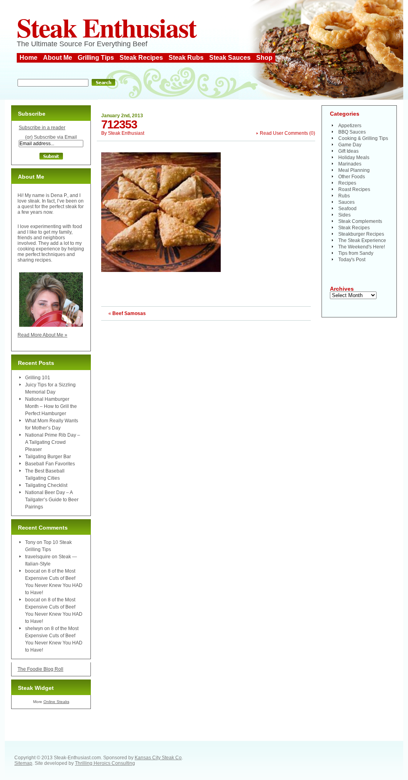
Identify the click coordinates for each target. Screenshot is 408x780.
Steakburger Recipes (361, 234)
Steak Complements (360, 221)
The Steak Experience (362, 240)
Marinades (349, 164)
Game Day (349, 145)
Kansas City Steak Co (158, 757)
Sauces (346, 202)
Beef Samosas (129, 313)
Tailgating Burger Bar (48, 456)
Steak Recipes (141, 57)
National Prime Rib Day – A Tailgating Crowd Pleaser (52, 442)
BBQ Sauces (352, 132)
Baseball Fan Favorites (50, 464)
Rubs (344, 196)
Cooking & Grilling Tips (363, 138)
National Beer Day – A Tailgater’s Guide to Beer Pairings (51, 500)
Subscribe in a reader (42, 127)
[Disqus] (206, 420)
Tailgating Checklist (46, 485)
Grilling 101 (37, 377)
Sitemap (23, 763)
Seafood (347, 208)
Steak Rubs (186, 57)
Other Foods (351, 176)
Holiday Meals (353, 157)
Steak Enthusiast (106, 27)
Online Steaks (56, 701)
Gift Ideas (348, 151)
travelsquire (38, 556)
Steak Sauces (230, 57)
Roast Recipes (354, 189)
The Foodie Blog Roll (40, 669)
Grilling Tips (96, 57)
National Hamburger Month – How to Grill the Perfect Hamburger (51, 406)
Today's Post (351, 259)
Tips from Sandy (355, 253)
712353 (119, 124)
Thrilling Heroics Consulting (105, 763)
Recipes (347, 183)
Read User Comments (284, 133)
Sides (344, 215)
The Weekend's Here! (361, 247)
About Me (57, 57)
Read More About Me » (42, 335)
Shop (264, 57)
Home (28, 57)
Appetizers (349, 125)
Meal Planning (354, 170)
